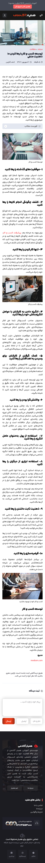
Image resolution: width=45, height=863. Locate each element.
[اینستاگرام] (22, 853)
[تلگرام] (33, 853)
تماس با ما (38, 805)
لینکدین (11, 856)
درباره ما (39, 808)
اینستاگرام (22, 856)
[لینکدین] (11, 853)
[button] (41, 15)
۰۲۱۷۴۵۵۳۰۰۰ (24, 825)
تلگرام (33, 856)
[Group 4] (24, 15)
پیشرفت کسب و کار (12, 233)
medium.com (37, 660)
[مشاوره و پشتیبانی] (36, 823)
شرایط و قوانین (36, 812)
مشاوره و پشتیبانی (25, 821)
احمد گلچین (10, 62)
